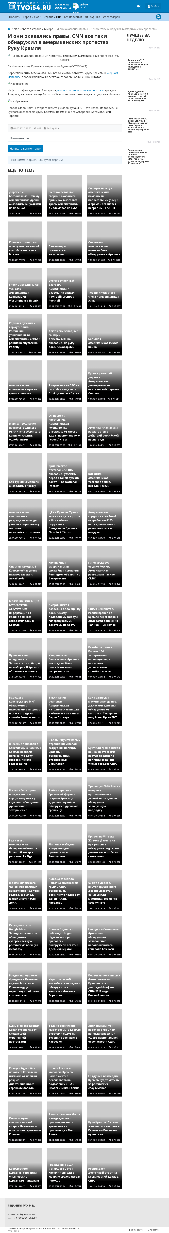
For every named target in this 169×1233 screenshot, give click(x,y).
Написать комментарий (25, 148)
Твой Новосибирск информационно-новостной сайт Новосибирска (42, 1228)
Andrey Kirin (53, 128)
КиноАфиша (92, 17)
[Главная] (9, 29)
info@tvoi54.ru (26, 1214)
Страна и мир (52, 17)
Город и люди (32, 17)
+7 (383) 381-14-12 (25, 1218)
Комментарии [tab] (19, 138)
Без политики (73, 17)
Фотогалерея (111, 17)
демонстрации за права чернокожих (80, 90)
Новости (14, 17)
